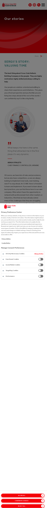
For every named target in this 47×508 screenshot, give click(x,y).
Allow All (21, 495)
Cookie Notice (6, 243)
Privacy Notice (6, 239)
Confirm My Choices (21, 500)
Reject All (21, 506)
